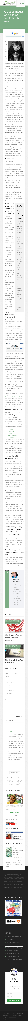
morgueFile (10, 429)
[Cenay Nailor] (14, 839)
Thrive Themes (12, 1017)
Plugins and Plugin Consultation (14, 959)
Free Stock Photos (12, 435)
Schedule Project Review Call (14, 936)
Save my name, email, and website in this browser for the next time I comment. (10, 689)
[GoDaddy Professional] (13, 924)
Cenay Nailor (6, 1019)
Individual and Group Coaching (14, 948)
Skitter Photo (11, 437)
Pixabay (10, 433)
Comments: (8, 699)
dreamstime (11, 431)
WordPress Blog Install (12, 950)
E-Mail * (16, 673)
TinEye (22, 330)
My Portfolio (10, 939)
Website (7, 676)
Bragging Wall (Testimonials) (13, 942)
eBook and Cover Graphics (13, 953)
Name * (7, 673)
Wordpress (6, 21)
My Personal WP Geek (12, 945)
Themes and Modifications (13, 956)
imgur (10, 731)
